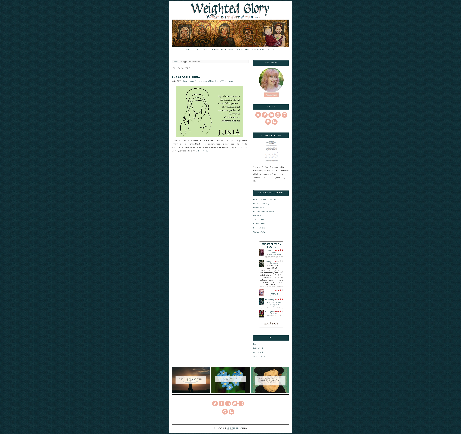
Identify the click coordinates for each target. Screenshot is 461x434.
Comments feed (259, 352)
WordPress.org (259, 356)
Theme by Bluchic (230, 429)
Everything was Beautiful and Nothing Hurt (273, 301)
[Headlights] (261, 317)
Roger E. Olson (259, 228)
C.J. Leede (274, 313)
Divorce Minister (259, 207)
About (197, 50)
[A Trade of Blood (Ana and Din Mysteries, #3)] (261, 255)
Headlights (269, 311)
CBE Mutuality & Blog (261, 203)
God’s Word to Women (223, 50)
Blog (206, 50)
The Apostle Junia (186, 77)
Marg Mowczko (259, 223)
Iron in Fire (257, 215)
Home (188, 50)
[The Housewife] (261, 295)
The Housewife (273, 291)
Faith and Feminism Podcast (264, 211)
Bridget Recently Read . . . (271, 245)
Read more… (203, 151)
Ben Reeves (272, 306)
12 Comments (227, 81)
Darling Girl (269, 261)
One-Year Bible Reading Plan (250, 50)
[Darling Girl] (261, 266)
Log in (255, 344)
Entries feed (258, 348)
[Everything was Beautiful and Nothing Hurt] (261, 304)
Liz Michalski (274, 263)
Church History (188, 81)
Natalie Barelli (274, 295)
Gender (198, 81)
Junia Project (258, 220)
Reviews (271, 50)
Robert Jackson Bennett (275, 254)
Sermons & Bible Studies (211, 81)
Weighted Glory (234, 428)
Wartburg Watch (259, 232)
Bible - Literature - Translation (264, 199)
